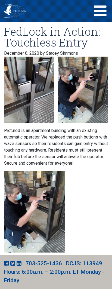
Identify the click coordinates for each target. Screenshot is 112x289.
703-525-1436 (44, 263)
